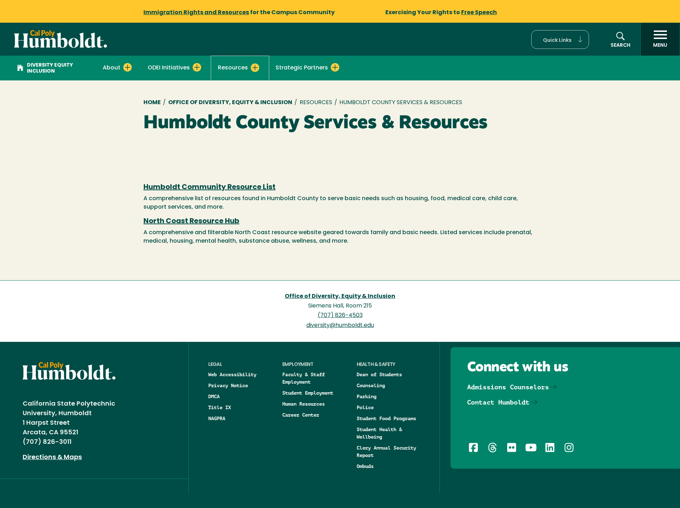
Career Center (300, 415)
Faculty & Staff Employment (303, 378)
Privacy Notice (228, 385)
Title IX (219, 407)
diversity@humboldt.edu (340, 325)
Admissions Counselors (508, 387)
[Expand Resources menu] (255, 67)
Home (152, 103)
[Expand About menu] (127, 67)
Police (365, 407)
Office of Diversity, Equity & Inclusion (230, 103)
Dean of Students (379, 374)
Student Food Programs (386, 418)
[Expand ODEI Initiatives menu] (197, 67)
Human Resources (303, 404)
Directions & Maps (52, 458)
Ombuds (365, 466)
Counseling (371, 385)
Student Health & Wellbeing (379, 433)
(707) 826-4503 (340, 315)
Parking (366, 396)
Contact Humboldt (498, 402)
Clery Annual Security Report (386, 451)
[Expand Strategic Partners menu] (335, 67)
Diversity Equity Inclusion (50, 68)
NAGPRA (216, 418)
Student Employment (307, 393)
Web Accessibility (232, 374)
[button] (560, 39)
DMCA (214, 396)
